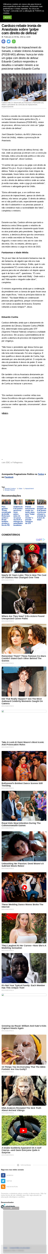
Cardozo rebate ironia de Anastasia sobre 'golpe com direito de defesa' (21, 29)
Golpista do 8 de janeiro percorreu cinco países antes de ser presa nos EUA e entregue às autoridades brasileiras (18, 516)
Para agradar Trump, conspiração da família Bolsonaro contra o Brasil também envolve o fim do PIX (6, 516)
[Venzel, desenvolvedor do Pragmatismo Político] (8, 1206)
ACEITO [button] (7, 17)
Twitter (41, 474)
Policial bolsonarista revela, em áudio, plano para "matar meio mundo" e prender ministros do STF (30, 515)
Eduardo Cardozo (10, 488)
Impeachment (29, 488)
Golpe (20, 488)
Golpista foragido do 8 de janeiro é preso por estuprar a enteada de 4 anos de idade (41, 513)
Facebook (9, 477)
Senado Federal (10, 490)
